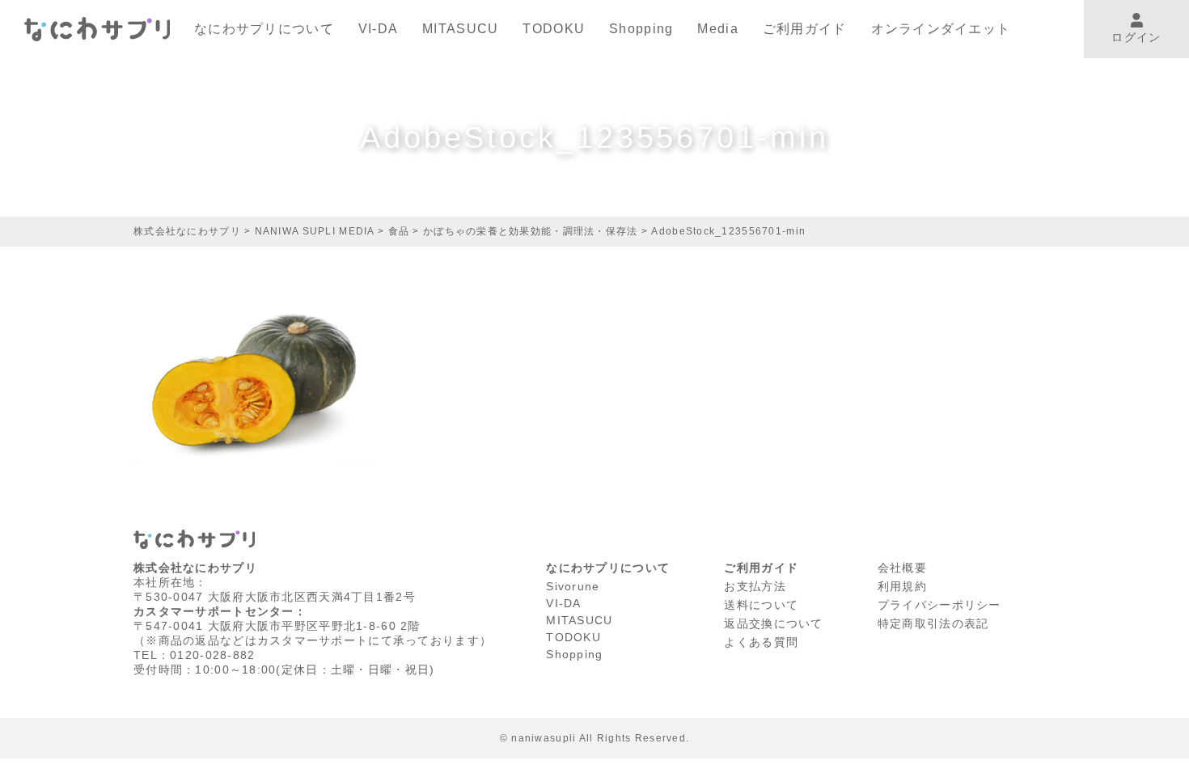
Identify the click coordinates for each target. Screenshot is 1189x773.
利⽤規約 (902, 586)
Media (717, 29)
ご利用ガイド (805, 29)
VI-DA (378, 29)
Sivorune (572, 586)
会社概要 (902, 567)
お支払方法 (754, 586)
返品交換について (773, 623)
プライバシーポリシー (939, 604)
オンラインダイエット (941, 29)
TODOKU (554, 29)
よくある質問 (761, 642)
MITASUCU (460, 29)
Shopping (641, 29)
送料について (761, 604)
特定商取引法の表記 (933, 623)
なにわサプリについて (264, 29)
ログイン (1136, 37)
